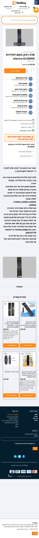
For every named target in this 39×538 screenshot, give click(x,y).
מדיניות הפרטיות (20, 443)
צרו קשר (35, 418)
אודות (36, 416)
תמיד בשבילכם (9, 8)
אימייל (36, 436)
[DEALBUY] (19, 3)
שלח (35, 448)
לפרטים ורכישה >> (27, 345)
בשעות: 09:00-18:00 (22, 8)
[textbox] (9, 419)
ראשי (36, 414)
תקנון (36, 420)
